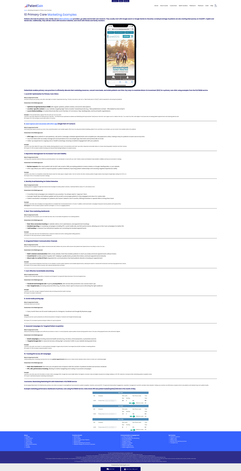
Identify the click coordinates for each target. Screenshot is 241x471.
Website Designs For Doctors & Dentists (84, 444)
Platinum (200, 6)
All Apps (28, 437)
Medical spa (173, 440)
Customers (173, 6)
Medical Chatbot (126, 444)
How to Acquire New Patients (81, 440)
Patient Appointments (128, 447)
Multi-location (183, 6)
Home (156, 6)
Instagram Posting (127, 443)
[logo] (33, 6)
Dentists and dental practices (178, 441)
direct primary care (66, 19)
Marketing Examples (62, 15)
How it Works (77, 438)
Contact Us (29, 440)
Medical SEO (77, 441)
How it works (164, 6)
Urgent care (173, 438)
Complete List (174, 443)
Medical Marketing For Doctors (82, 443)
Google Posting (126, 441)
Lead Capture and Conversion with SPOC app (41, 124)
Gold (206, 6)
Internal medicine (175, 437)
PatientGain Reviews (31, 444)
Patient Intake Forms (127, 446)
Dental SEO (77, 437)
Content (28, 447)
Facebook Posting (127, 440)
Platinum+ (193, 6)
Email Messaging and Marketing (130, 438)
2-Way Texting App (127, 437)
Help (211, 6)
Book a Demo (29, 438)
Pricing (27, 446)
